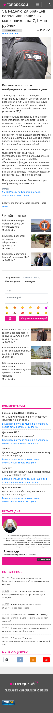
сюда (5, 206)
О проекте (42, 690)
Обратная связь (27, 690)
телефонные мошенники (15, 195)
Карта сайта (11, 690)
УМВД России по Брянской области (21, 192)
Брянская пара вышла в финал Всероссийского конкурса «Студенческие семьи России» (25, 581)
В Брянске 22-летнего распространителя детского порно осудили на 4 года (26, 641)
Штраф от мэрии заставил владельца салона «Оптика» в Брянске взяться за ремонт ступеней (25, 618)
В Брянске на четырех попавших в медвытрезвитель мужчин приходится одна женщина (23, 594)
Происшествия (10, 33)
